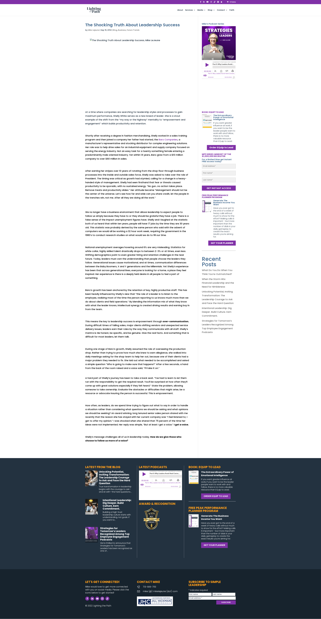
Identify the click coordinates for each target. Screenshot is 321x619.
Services (189, 10)
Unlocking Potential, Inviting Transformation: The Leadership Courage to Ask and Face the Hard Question (114, 477)
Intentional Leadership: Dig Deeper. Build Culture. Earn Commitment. (217, 312)
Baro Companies (168, 139)
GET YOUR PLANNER (222, 243)
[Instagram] (211, 2)
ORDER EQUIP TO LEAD (216, 496)
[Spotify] (218, 2)
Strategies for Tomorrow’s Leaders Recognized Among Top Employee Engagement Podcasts (115, 534)
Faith (231, 10)
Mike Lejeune (93, 30)
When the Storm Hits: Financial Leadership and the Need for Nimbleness (218, 283)
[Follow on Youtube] (97, 599)
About (180, 10)
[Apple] (221, 2)
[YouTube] (208, 2)
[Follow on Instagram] (102, 599)
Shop (210, 10)
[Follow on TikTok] (107, 599)
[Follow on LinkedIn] (92, 599)
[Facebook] (200, 2)
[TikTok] (214, 2)
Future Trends (133, 30)
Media (200, 10)
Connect (221, 10)
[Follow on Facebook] (87, 599)
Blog (115, 30)
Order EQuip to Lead (221, 147)
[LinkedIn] (204, 2)
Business (122, 30)
